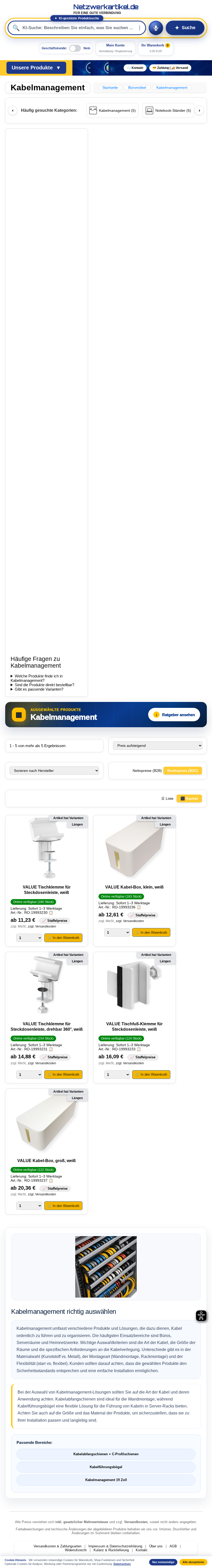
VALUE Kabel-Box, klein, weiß (134, 887)
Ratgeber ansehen (175, 715)
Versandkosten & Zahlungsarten (57, 1546)
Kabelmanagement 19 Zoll (106, 1480)
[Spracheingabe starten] (156, 28)
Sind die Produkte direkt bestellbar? (44, 685)
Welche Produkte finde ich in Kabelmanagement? (37, 678)
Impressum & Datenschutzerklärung (115, 1546)
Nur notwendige (163, 1562)
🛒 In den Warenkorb (63, 938)
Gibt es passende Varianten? (39, 689)
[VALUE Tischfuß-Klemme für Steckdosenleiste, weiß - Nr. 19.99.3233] (134, 984)
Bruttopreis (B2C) (182, 771)
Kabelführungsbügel (106, 1467)
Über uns (156, 1546)
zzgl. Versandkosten (42, 926)
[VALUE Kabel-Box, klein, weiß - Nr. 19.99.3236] (134, 848)
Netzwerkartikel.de (106, 9)
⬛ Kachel (189, 798)
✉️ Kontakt (135, 68)
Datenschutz (122, 1563)
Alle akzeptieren (193, 1562)
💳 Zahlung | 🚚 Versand (170, 68)
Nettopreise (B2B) (148, 771)
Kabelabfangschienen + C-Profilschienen (106, 1454)
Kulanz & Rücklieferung (111, 1550)
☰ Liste (167, 798)
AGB (173, 1546)
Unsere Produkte (36, 67)
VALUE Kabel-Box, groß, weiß (46, 1160)
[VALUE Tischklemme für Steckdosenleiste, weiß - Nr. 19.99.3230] (46, 848)
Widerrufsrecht (76, 1550)
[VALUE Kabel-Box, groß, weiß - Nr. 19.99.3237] (46, 1121)
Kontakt (141, 1550)
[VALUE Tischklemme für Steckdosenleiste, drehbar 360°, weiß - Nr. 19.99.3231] (46, 984)
